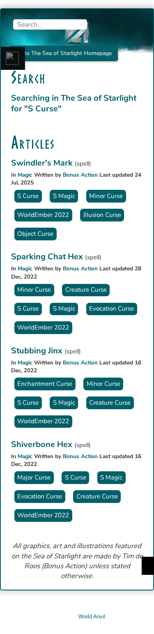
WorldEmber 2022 (43, 215)
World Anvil (91, 616)
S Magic (64, 196)
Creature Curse (86, 290)
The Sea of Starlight (98, 98)
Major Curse (34, 477)
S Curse (28, 196)
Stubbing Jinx (37, 350)
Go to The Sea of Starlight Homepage (63, 53)
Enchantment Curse (44, 384)
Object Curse (35, 234)
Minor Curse (106, 196)
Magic (25, 175)
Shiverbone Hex (42, 444)
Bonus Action (80, 175)
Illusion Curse (102, 215)
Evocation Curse (111, 308)
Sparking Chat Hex (48, 256)
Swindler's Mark (43, 162)
